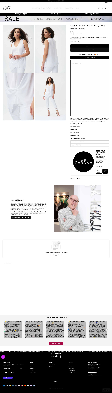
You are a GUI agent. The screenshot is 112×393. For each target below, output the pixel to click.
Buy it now (90, 49)
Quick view (15, 303)
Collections (69, 8)
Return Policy (71, 366)
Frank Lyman (59, 8)
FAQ (69, 364)
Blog (31, 366)
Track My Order (33, 372)
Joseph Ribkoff (47, 8)
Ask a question (76, 144)
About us (31, 364)
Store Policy (71, 368)
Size (71, 31)
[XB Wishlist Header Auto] (105, 8)
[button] (89, 54)
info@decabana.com (92, 371)
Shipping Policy (72, 370)
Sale (77, 8)
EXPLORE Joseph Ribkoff (20, 217)
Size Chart (32, 370)
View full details (98, 171)
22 (81, 33)
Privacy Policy (72, 372)
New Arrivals (36, 8)
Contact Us (32, 368)
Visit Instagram (56, 343)
